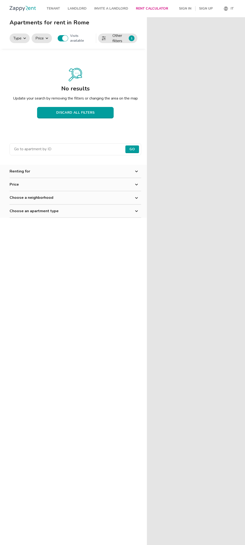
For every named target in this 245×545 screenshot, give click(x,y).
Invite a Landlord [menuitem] (111, 8)
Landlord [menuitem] (77, 8)
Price (39, 38)
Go (132, 149)
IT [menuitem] (232, 8)
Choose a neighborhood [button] (31, 197)
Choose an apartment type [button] (34, 211)
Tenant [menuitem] (53, 8)
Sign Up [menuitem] (206, 8)
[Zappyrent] (23, 8)
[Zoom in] (239, 23)
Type (17, 38)
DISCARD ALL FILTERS (75, 112)
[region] (196, 281)
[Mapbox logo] (158, 541)
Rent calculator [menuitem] (152, 8)
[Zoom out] (239, 30)
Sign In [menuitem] (185, 8)
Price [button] (14, 184)
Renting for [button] (20, 171)
